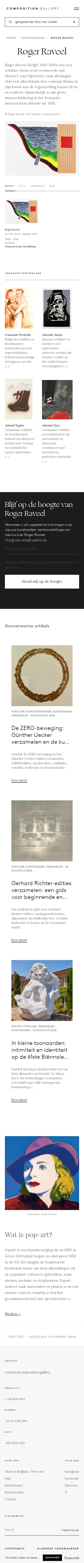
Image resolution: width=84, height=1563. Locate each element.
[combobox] (42, 22)
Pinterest (71, 1485)
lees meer (19, 780)
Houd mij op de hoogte (42, 581)
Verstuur (70, 1530)
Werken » (12, 1314)
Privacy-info (71, 1557)
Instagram (72, 1472)
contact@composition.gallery (27, 1372)
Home (11, 37)
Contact (10, 1499)
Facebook (71, 1478)
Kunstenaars (33, 37)
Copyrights (15, 1548)
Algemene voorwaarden (58, 1548)
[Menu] (76, 9)
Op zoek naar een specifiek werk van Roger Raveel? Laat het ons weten (42, 604)
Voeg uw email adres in (26, 540)
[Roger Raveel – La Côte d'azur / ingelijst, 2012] (22, 211)
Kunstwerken (14, 1492)
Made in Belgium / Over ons (24, 1472)
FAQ (8, 1478)
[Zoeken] (74, 22)
